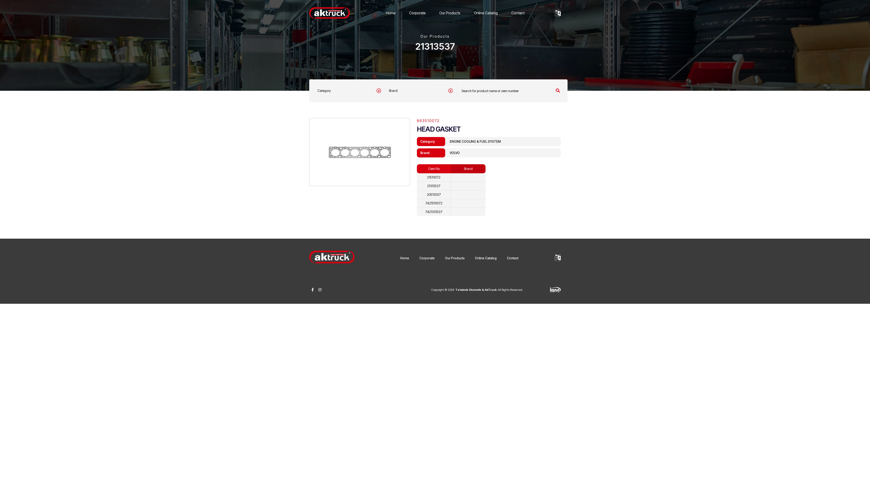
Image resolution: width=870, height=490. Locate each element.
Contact (517, 13)
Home (391, 13)
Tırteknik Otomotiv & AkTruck (476, 289)
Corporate (417, 13)
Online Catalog (486, 13)
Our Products (449, 13)
